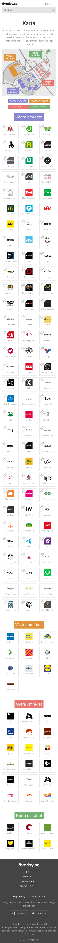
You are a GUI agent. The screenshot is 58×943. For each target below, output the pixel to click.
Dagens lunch (27, 886)
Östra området (18, 107)
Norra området (39, 107)
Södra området (18, 101)
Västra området (39, 101)
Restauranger (26, 881)
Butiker (27, 877)
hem (27, 872)
